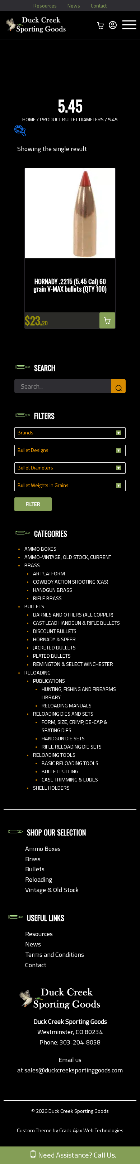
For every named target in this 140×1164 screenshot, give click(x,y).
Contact (99, 5)
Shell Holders (51, 788)
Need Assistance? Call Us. (76, 1154)
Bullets (34, 606)
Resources (45, 5)
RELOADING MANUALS (67, 706)
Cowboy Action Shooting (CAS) (70, 582)
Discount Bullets (54, 631)
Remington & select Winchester (73, 664)
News (73, 5)
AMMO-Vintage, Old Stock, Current (67, 557)
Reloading (37, 673)
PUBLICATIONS (49, 681)
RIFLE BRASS (47, 598)
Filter (33, 504)
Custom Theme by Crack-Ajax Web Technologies (70, 1130)
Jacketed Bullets (54, 648)
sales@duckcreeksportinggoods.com (73, 1070)
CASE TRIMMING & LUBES (70, 780)
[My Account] (112, 25)
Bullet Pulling (60, 771)
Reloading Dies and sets (63, 714)
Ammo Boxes (40, 549)
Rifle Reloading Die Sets (72, 747)
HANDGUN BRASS (52, 590)
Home (29, 119)
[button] (107, 320)
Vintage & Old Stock (52, 890)
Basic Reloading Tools (70, 763)
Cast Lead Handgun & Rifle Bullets (76, 623)
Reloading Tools (54, 755)
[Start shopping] (100, 25)
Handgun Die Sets (63, 738)
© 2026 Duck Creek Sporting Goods (70, 1111)
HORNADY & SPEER (54, 639)
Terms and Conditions (54, 954)
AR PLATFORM (49, 574)
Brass (32, 565)
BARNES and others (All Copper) (73, 615)
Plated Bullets (52, 656)
